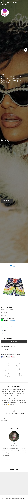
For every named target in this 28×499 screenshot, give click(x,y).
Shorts (11, 309)
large (4, 330)
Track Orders (8, 371)
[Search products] (26, 50)
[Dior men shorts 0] (14, 287)
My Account (19, 366)
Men (7, 309)
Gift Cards (19, 376)
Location (14, 2)
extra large (8, 327)
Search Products (8, 366)
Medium (5, 334)
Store (2, 309)
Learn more (12, 320)
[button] (6, 349)
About (7, 2)
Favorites (19, 371)
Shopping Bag (8, 376)
